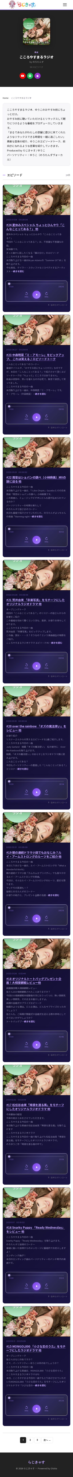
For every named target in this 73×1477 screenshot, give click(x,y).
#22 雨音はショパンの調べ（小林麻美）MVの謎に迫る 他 (36, 479)
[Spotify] (30, 76)
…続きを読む (17, 271)
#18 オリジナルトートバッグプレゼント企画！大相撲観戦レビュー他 (33, 981)
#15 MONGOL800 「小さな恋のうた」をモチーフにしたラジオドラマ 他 (36, 1348)
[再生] (36, 295)
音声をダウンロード (59, 305)
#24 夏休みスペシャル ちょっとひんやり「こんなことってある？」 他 (35, 227)
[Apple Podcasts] (37, 76)
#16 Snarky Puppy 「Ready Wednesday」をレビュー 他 (35, 1229)
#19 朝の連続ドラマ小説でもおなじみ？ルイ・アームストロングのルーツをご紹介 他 (33, 854)
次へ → (47, 1440)
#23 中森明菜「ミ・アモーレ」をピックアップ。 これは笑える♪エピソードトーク (35, 357)
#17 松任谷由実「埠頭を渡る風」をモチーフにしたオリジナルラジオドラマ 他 (35, 1107)
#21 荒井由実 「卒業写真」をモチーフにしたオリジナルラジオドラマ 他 (35, 602)
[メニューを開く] (65, 4)
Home (5, 97)
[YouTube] (23, 76)
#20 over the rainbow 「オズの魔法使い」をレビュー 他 (36, 728)
